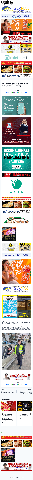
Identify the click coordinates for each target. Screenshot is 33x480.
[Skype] (17, 92)
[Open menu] (31, 2)
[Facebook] (7, 92)
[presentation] (8, 406)
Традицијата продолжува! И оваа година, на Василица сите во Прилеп (7, 391)
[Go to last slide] (2, 414)
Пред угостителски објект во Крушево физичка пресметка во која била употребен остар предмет (25, 391)
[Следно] (30, 414)
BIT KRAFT (22, 477)
